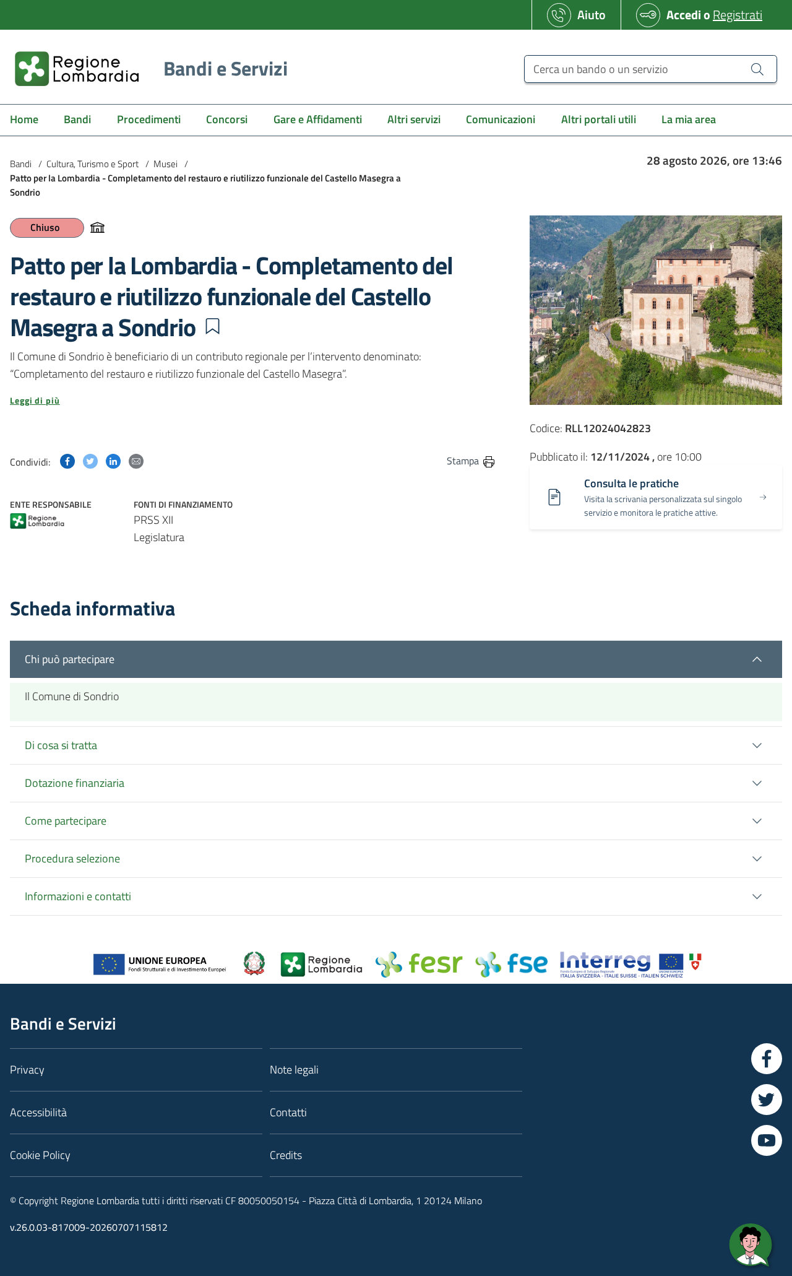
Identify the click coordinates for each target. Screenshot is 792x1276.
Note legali (294, 1069)
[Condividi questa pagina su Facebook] (67, 460)
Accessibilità (38, 1112)
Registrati (737, 14)
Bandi (21, 164)
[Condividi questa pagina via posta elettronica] (136, 460)
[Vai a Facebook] (766, 1058)
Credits (286, 1155)
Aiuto (591, 14)
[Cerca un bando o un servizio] (757, 68)
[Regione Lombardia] (37, 522)
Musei (165, 164)
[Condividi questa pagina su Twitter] (90, 460)
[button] (212, 326)
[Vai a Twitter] (766, 1099)
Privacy (27, 1069)
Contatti (288, 1112)
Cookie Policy (40, 1155)
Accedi (683, 14)
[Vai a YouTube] (766, 1140)
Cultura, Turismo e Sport (92, 164)
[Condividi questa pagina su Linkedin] (113, 460)
